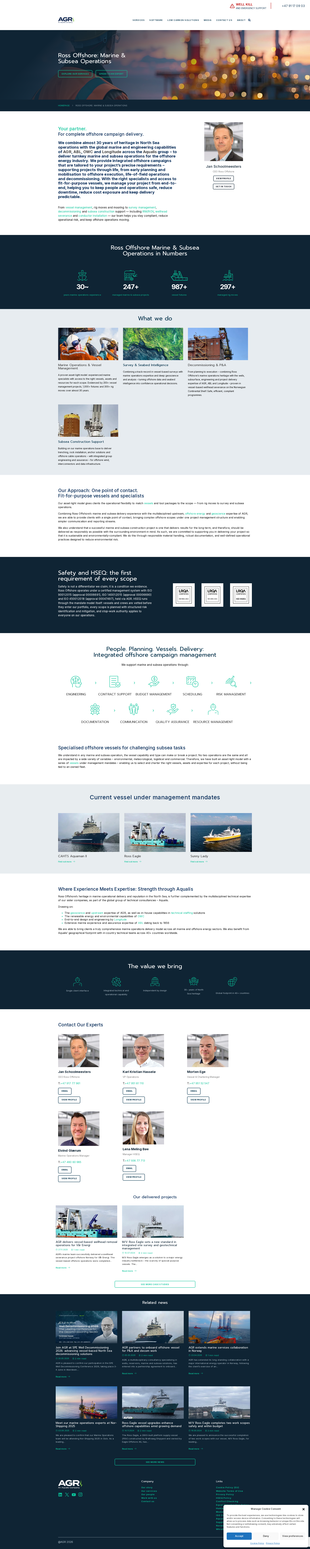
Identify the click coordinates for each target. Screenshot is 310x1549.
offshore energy (195, 513)
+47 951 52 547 (199, 1083)
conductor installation (92, 215)
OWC (88, 151)
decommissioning (69, 211)
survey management (142, 207)
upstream (97, 912)
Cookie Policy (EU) (227, 1487)
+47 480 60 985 (71, 1162)
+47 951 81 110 (134, 1083)
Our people (148, 1494)
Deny (266, 1536)
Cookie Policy (257, 1543)
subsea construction (101, 211)
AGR (67, 151)
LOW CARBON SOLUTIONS (183, 20)
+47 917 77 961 (70, 1083)
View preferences (292, 1536)
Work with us (149, 1498)
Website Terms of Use (229, 1491)
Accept (239, 1536)
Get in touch (224, 186)
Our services (149, 1491)
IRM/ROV (148, 211)
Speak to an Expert (111, 73)
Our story (147, 1487)
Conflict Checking (227, 1501)
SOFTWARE (156, 20)
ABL (77, 151)
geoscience (218, 513)
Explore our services (75, 73)
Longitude (111, 151)
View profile (223, 178)
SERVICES (139, 20)
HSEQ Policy (223, 1498)
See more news (155, 1462)
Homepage (64, 105)
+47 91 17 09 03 (293, 6)
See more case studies (155, 1284)
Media (208, 20)
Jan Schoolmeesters (223, 166)
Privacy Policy (273, 1543)
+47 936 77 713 (135, 1160)
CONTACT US (224, 20)
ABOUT (241, 20)
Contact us (148, 1501)
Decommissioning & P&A (207, 365)
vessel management (79, 207)
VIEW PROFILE (69, 1099)
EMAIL (65, 1091)
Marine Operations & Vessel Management (79, 367)
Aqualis (150, 151)
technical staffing (182, 912)
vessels (148, 503)
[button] (303, 1509)
